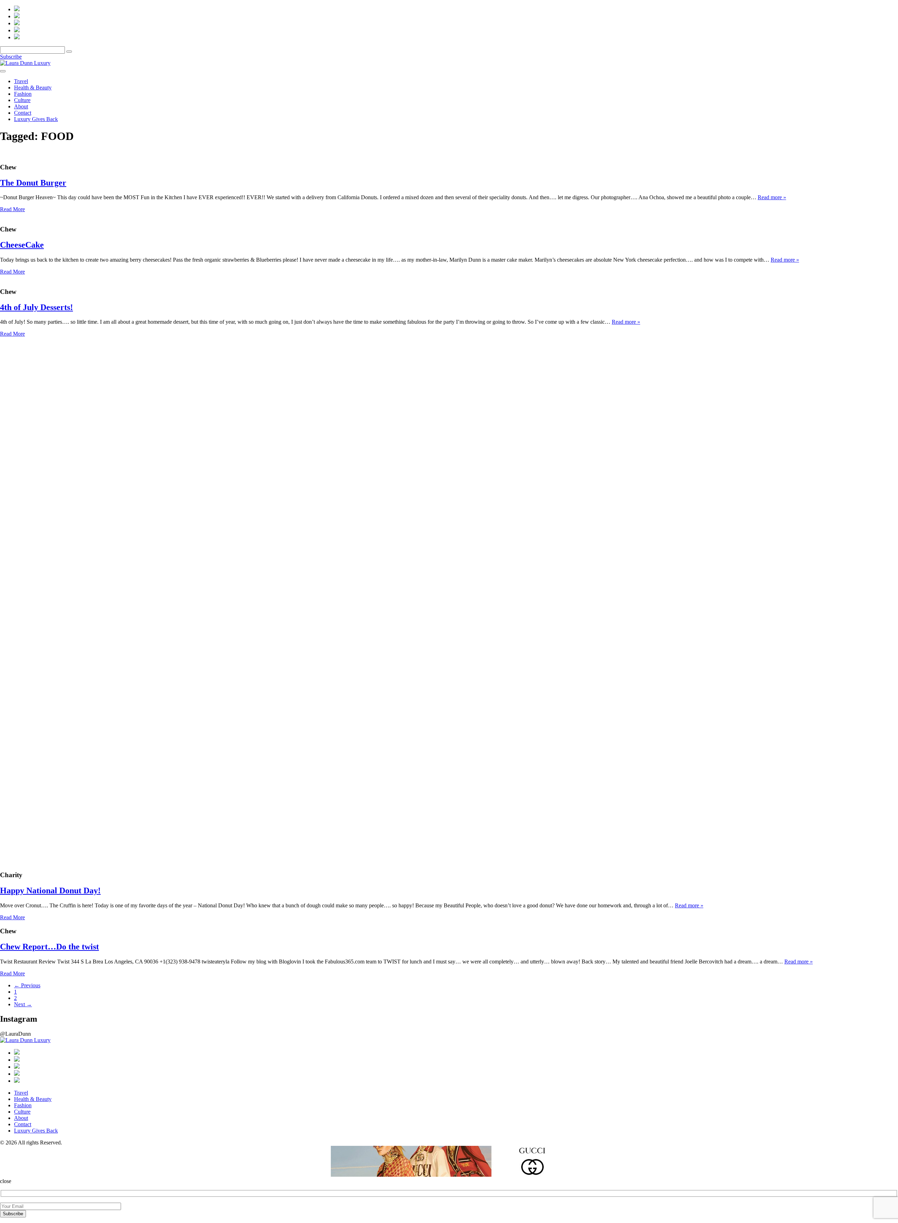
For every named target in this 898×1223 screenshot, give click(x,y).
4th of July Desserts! (36, 307)
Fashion (23, 94)
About (21, 106)
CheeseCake (22, 244)
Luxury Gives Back (36, 119)
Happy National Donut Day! (50, 890)
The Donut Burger (33, 182)
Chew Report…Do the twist (49, 946)
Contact (22, 113)
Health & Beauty (33, 87)
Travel (21, 81)
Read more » (772, 197)
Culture (22, 100)
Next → (23, 1004)
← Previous (27, 985)
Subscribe (11, 57)
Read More (12, 209)
